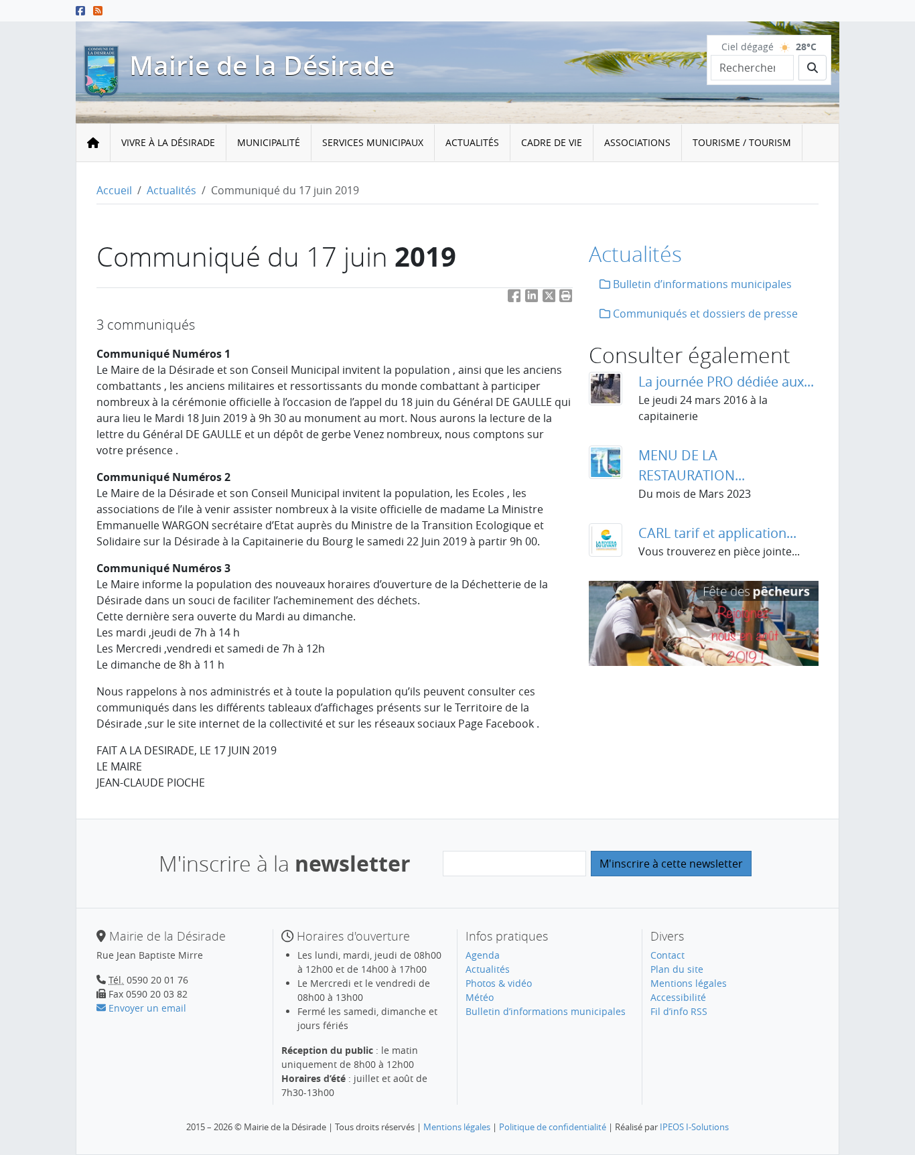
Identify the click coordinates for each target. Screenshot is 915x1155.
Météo (480, 997)
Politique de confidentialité (552, 1127)
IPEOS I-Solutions (694, 1127)
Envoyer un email (146, 1008)
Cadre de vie (551, 142)
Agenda (483, 955)
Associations (637, 142)
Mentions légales (688, 983)
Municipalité (268, 142)
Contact (667, 955)
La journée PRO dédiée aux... (726, 381)
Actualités (472, 142)
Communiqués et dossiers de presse (704, 313)
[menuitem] (168, 143)
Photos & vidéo (499, 983)
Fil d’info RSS (678, 1011)
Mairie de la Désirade (262, 65)
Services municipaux (372, 142)
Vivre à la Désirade (168, 142)
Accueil (114, 190)
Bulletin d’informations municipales (701, 284)
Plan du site (676, 969)
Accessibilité (678, 997)
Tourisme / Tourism (742, 142)
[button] (566, 298)
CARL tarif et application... (717, 533)
